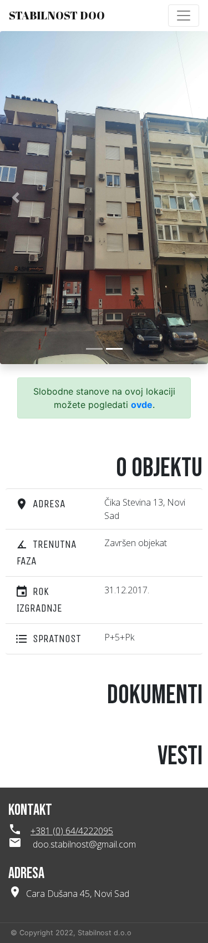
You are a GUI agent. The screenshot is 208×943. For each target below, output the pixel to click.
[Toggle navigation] (183, 15)
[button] (15, 197)
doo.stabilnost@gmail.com (84, 844)
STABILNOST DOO (57, 15)
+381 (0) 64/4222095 (72, 831)
